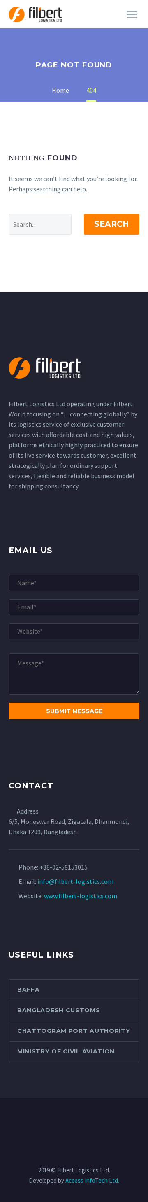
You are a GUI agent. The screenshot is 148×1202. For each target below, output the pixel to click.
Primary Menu (132, 15)
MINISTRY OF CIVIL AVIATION (66, 1051)
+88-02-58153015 (63, 867)
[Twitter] (74, 1120)
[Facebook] (52, 1120)
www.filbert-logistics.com (80, 896)
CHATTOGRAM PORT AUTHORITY (73, 1031)
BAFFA (28, 989)
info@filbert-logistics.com (75, 881)
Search (111, 224)
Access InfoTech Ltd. (92, 1180)
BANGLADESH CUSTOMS (58, 1010)
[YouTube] (95, 1120)
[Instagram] (84, 1120)
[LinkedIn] (63, 1120)
